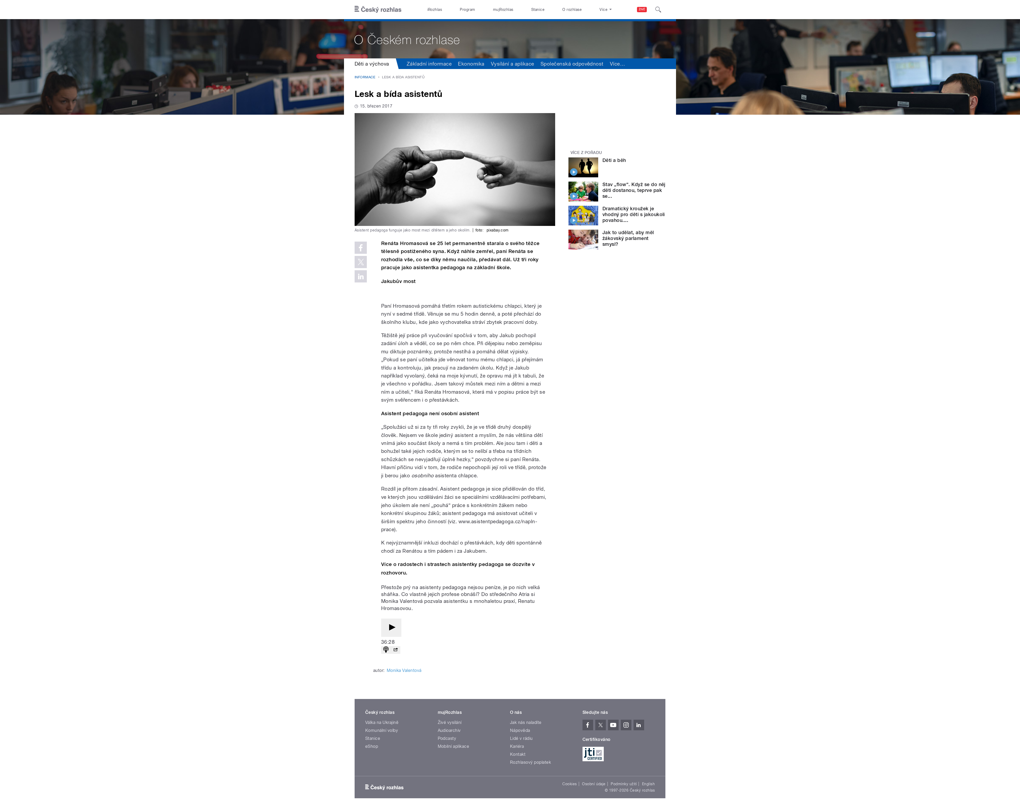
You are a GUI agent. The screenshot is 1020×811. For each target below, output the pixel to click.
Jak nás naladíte (526, 722)
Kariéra (517, 746)
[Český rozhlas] (378, 9)
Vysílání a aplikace (512, 64)
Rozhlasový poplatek (530, 762)
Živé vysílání (450, 722)
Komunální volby (381, 730)
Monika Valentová (404, 670)
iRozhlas (434, 9)
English (648, 784)
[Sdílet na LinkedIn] (361, 276)
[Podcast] (386, 650)
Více (617, 64)
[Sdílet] (395, 650)
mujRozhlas (503, 9)
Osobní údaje (594, 784)
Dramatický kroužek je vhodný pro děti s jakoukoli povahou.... (633, 214)
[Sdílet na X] (361, 262)
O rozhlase (572, 9)
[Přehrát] (391, 628)
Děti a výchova (372, 64)
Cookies (569, 784)
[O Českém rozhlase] (510, 38)
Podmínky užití (624, 784)
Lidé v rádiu (521, 738)
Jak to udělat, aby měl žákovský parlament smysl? (628, 238)
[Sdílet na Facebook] (361, 248)
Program (467, 9)
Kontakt (517, 754)
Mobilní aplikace (453, 746)
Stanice (538, 9)
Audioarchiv (449, 730)
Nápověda (520, 730)
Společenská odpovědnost (572, 64)
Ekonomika (471, 64)
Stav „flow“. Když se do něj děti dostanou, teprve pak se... (633, 190)
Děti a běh (614, 160)
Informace (365, 77)
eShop (371, 746)
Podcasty (447, 738)
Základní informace (429, 64)
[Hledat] (658, 9)
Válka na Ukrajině (381, 722)
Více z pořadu (586, 152)
